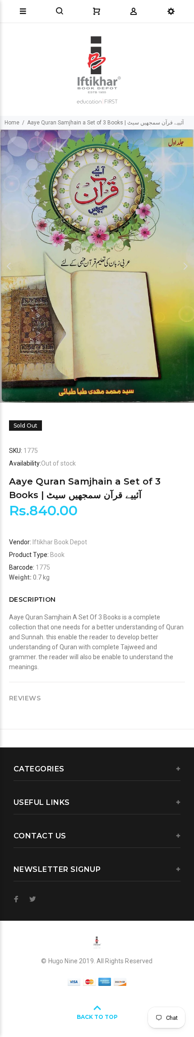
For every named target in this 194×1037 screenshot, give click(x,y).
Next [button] (185, 266)
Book (57, 554)
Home (12, 122)
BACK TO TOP (97, 1016)
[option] (97, 266)
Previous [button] (8, 266)
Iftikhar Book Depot (59, 542)
